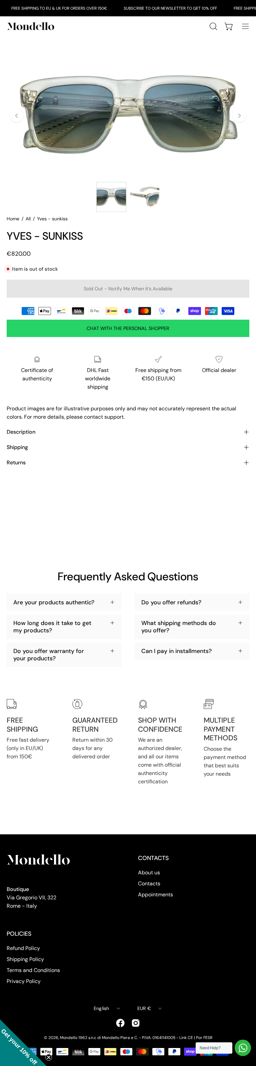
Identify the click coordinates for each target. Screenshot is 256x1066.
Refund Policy (23, 948)
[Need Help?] (243, 1048)
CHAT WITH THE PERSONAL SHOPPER (128, 328)
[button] (23, 1042)
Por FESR (204, 1037)
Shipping (17, 447)
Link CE (186, 1037)
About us (149, 872)
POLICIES (19, 933)
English (101, 1008)
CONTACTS (153, 858)
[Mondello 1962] (32, 26)
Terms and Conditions (33, 970)
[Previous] (16, 115)
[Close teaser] (48, 1057)
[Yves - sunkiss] (111, 197)
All (28, 219)
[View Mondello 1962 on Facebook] (120, 1023)
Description (21, 431)
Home (13, 219)
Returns (16, 462)
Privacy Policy (24, 981)
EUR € (144, 1008)
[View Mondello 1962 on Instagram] (136, 1023)
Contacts (149, 883)
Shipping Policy (25, 959)
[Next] (239, 115)
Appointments (155, 894)
